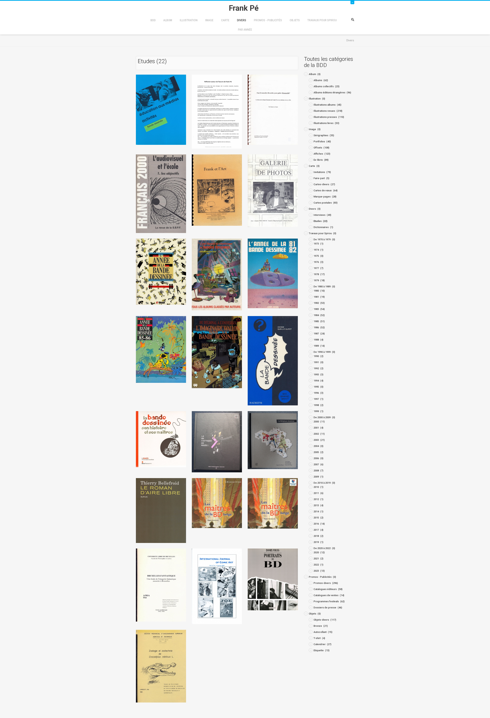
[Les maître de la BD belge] (217, 502)
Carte (225, 20)
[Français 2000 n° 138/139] (161, 193)
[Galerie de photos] (273, 190)
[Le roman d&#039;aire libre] (161, 510)
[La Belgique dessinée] (273, 439)
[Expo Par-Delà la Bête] (217, 111)
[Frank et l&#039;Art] (217, 189)
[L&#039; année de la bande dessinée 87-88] (161, 271)
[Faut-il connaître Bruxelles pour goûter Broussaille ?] (273, 109)
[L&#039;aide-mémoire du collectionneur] (217, 274)
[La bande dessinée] (273, 360)
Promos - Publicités (268, 20)
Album (167, 20)
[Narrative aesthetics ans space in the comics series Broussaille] (217, 586)
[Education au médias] (161, 109)
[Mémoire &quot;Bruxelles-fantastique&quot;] (161, 584)
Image (209, 20)
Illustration (189, 20)
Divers (241, 20)
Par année (245, 29)
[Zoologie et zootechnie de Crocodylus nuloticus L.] (161, 665)
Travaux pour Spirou (322, 20)
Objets (295, 20)
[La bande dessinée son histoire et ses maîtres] (161, 439)
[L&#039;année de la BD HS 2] (161, 349)
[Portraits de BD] (273, 579)
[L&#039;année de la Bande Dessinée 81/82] (273, 273)
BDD (153, 20)
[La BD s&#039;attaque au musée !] (217, 441)
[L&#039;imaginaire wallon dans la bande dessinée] (217, 351)
